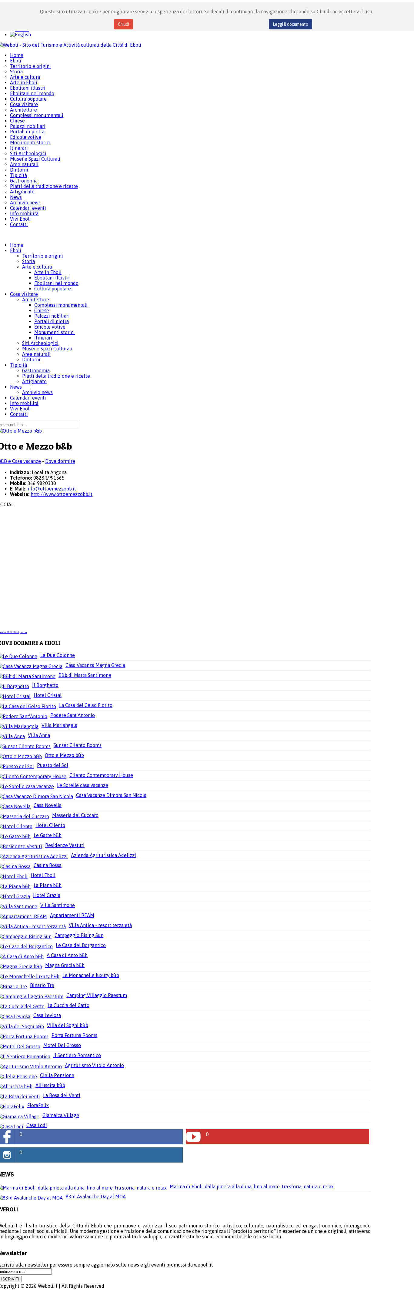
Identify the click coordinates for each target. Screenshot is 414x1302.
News (16, 387)
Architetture (35, 299)
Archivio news (37, 392)
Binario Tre (42, 985)
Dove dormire (60, 461)
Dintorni (31, 359)
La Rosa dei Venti (61, 1095)
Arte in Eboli (48, 272)
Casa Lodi (36, 1125)
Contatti (19, 414)
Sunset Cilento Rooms (78, 745)
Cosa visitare (24, 294)
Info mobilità (24, 403)
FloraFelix (38, 1105)
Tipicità (18, 365)
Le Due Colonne (57, 655)
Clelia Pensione (57, 1075)
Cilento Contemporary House (101, 775)
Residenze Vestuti (65, 845)
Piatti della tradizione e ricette (56, 376)
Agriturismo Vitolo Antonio (94, 1065)
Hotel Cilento (50, 825)
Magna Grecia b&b (65, 965)
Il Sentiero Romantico (77, 1055)
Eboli (15, 250)
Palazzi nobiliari (52, 316)
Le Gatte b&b (48, 835)
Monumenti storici (54, 332)
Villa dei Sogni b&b (67, 1025)
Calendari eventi (28, 397)
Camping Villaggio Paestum (96, 995)
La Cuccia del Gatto (68, 1005)
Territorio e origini (42, 256)
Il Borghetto (45, 685)
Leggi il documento (290, 24)
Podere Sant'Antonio (72, 715)
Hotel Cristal (48, 695)
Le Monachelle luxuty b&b (90, 975)
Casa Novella (48, 805)
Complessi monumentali (61, 305)
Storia (28, 261)
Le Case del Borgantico (81, 945)
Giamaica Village (60, 1115)
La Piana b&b (48, 885)
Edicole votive (49, 327)
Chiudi (123, 24)
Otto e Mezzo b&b (64, 755)
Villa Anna (39, 735)
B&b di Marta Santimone (84, 675)
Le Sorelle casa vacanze (82, 785)
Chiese (41, 310)
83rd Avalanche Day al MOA (96, 1196)
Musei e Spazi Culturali (47, 348)
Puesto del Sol (52, 765)
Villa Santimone (57, 905)
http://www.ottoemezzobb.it (61, 494)
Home (16, 245)
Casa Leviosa (47, 1015)
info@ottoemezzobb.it (51, 488)
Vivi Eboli (20, 408)
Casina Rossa (48, 865)
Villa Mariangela (59, 725)
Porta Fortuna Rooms (74, 1035)
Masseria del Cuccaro (75, 815)
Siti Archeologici (40, 343)
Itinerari (43, 337)
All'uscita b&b (50, 1085)
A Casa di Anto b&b (67, 955)
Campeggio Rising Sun (79, 935)
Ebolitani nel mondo (56, 283)
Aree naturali (36, 354)
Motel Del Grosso (62, 1045)
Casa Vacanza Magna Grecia (95, 665)
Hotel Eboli (43, 875)
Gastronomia (36, 370)
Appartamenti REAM (72, 915)
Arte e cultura (37, 266)
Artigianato (34, 381)
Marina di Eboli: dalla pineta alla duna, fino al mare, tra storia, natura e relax (252, 1186)
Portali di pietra (51, 321)
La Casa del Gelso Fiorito (85, 705)
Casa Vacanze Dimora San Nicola (111, 795)
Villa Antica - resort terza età (100, 925)
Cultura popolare (52, 288)
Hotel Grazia (46, 895)
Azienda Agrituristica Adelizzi (103, 855)
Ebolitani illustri (52, 277)
